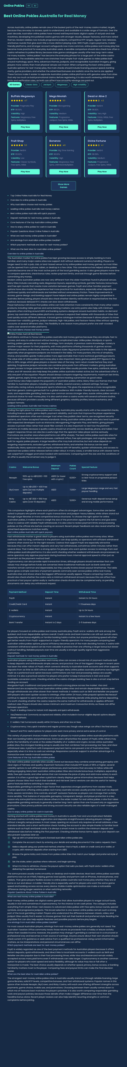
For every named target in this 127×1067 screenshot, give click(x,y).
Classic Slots (31, 84)
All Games (15, 84)
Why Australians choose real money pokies (31, 204)
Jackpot (47, 84)
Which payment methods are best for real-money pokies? (39, 244)
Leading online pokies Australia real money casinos (35, 209)
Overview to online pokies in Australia (28, 200)
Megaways (62, 84)
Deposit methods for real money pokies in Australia (35, 217)
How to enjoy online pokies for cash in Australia (33, 226)
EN (29, 5)
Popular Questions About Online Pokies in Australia (34, 231)
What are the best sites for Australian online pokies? (35, 249)
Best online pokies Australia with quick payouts (33, 213)
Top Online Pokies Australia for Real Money (31, 195)
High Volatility (79, 84)
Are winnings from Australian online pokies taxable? (35, 240)
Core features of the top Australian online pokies (34, 222)
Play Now (25, 127)
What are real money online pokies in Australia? (33, 235)
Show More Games (63, 186)
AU (35, 5)
